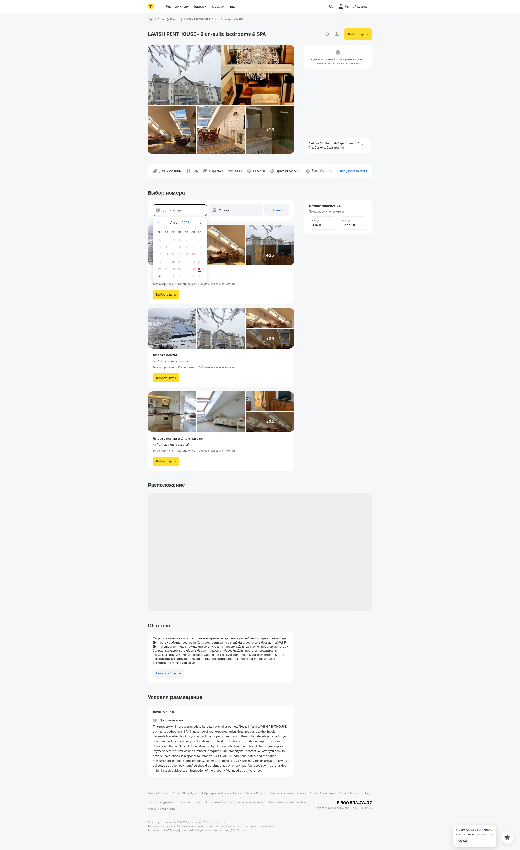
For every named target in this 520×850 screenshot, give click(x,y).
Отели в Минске (350, 793)
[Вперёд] (200, 222)
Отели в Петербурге (185, 793)
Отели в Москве (158, 793)
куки (480, 830)
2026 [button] (186, 223)
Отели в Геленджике (322, 793)
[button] (150, 19)
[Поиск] (331, 6)
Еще (367, 793)
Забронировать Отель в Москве (221, 793)
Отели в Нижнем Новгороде (287, 793)
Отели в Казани (255, 793)
